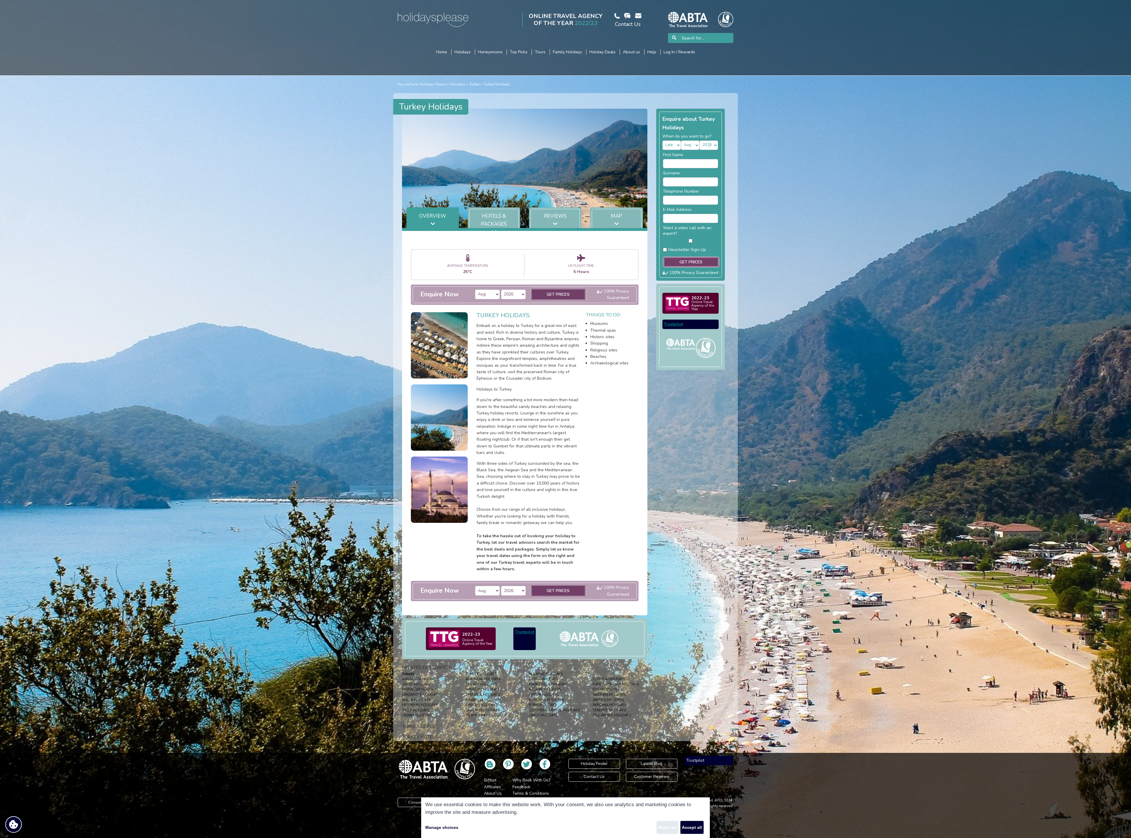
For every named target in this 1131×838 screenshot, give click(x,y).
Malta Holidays (416, 700)
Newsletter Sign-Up (687, 249)
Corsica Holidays (609, 679)
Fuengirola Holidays (548, 684)
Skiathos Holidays (483, 710)
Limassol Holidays (483, 694)
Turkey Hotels (420, 737)
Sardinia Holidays (609, 705)
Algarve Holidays (546, 674)
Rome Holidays (543, 705)
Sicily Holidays (415, 710)
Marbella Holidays (483, 700)
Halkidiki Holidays (483, 689)
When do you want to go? (686, 136)
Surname (671, 173)
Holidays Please (432, 84)
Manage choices (441, 827)
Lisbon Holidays (544, 694)
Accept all (692, 827)
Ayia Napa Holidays (483, 679)
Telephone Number (681, 191)
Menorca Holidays (546, 700)
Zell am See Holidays (612, 715)
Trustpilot (524, 632)
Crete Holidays (416, 684)
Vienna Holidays (417, 715)
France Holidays (481, 684)
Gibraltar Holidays (420, 689)
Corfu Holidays (543, 679)
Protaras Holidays (420, 705)
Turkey (474, 84)
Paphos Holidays (608, 700)
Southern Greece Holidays (554, 710)
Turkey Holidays (496, 84)
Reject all (667, 827)
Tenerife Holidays (609, 710)
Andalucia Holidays (420, 679)
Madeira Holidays (609, 694)
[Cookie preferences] (13, 824)
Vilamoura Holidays (484, 715)
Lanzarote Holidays (420, 694)
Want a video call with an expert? (687, 230)
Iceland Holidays (545, 689)
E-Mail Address (677, 209)
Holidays (457, 84)
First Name (673, 155)
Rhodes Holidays (482, 705)
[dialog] (565, 817)
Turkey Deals (418, 726)
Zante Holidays (543, 715)
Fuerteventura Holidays (616, 684)
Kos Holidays (605, 689)
